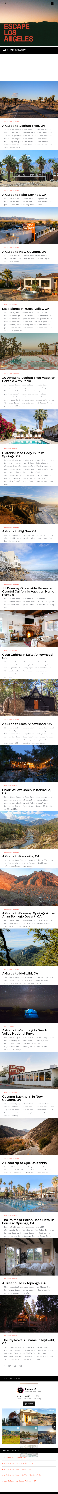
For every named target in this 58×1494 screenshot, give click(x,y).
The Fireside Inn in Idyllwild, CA (26, 1406)
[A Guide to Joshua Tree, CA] (29, 99)
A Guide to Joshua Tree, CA (23, 126)
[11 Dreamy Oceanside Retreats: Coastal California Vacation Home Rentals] (29, 562)
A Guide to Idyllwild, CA (20, 973)
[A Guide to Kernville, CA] (29, 830)
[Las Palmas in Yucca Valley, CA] (29, 282)
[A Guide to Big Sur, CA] (29, 505)
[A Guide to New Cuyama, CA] (29, 225)
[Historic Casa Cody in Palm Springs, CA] (29, 426)
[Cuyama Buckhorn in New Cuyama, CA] (29, 1070)
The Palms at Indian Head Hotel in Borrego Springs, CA (28, 1222)
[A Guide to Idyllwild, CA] (29, 947)
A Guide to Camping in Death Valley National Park (24, 1032)
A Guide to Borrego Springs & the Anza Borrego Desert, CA (28, 915)
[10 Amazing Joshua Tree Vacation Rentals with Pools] (29, 351)
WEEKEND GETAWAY (12, 374)
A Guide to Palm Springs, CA (24, 195)
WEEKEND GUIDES (11, 122)
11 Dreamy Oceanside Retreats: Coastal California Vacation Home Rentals (28, 592)
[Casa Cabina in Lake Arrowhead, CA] (29, 628)
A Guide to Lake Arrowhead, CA (27, 724)
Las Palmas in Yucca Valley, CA (25, 309)
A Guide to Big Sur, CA (19, 531)
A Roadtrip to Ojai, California (24, 1163)
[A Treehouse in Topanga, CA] (29, 1257)
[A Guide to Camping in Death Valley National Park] (29, 1004)
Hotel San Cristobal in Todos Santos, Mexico (24, 1471)
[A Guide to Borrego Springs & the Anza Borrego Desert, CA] (29, 887)
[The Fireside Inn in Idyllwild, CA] (29, 1380)
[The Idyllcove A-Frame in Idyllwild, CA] (29, 1314)
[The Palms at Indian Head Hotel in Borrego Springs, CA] (29, 1193)
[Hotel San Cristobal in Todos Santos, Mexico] (29, 1443)
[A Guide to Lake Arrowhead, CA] (29, 697)
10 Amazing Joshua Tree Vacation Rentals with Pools (28, 379)
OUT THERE (9, 1026)
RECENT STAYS (10, 305)
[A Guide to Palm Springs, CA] (29, 168)
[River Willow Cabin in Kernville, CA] (29, 763)
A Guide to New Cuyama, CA (24, 252)
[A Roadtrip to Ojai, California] (29, 1136)
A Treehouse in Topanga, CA (24, 1283)
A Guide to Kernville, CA (20, 856)
